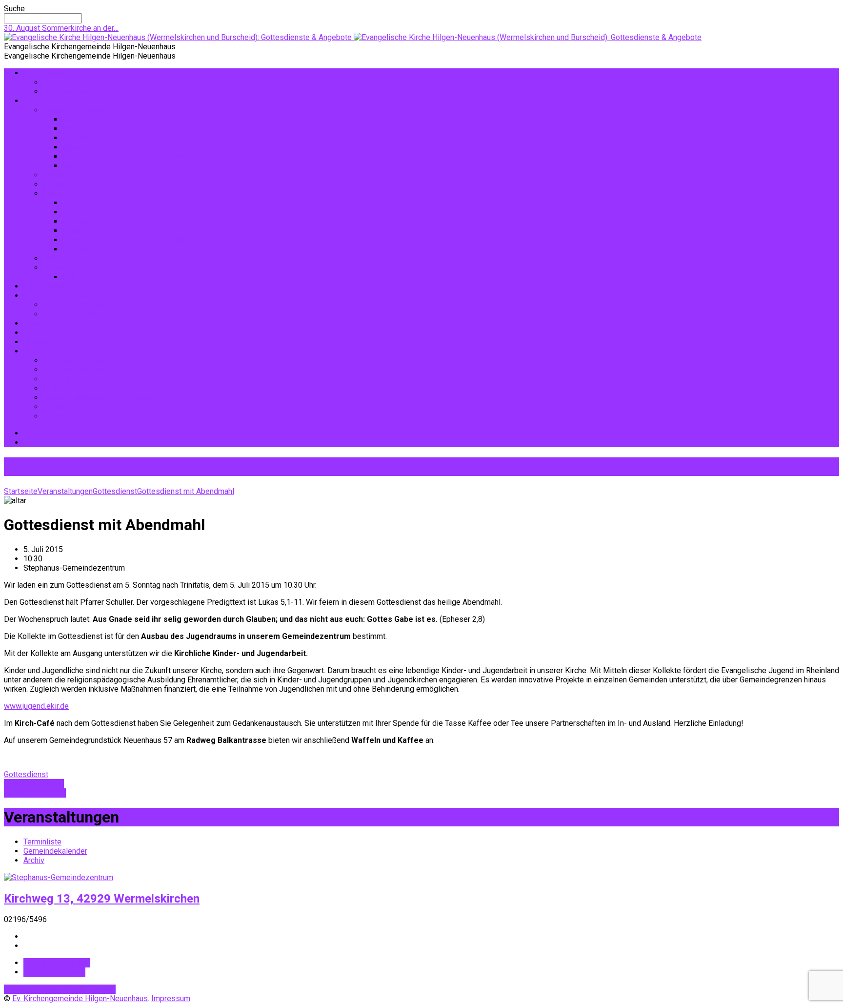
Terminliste (42, 841)
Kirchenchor (82, 221)
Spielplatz (79, 165)
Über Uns (39, 351)
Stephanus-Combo (94, 249)
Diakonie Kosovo (72, 388)
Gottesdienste (47, 73)
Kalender (38, 332)
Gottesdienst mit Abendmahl (185, 491)
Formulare (40, 342)
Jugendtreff (82, 138)
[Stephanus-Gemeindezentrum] (58, 877)
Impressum (62, 416)
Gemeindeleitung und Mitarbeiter (98, 397)
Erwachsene (63, 175)
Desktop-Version (34, 989)
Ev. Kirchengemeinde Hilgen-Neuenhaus (80, 998)
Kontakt (36, 323)
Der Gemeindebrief (75, 304)
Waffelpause (65, 258)
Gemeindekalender (55, 851)
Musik (53, 193)
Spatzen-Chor (85, 147)
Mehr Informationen (56, 962)
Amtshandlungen (71, 91)
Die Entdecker (86, 119)
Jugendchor (82, 128)
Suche (14, 8)
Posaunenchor (86, 212)
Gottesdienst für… (34, 783)
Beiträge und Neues (57, 295)
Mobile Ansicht (90, 989)
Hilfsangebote (67, 184)
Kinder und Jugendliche (82, 110)
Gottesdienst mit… (35, 793)
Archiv (33, 860)
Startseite (21, 491)
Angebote (40, 100)
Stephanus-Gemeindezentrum (93, 406)
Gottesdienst (115, 491)
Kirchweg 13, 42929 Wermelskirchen (102, 898)
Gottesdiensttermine (78, 82)
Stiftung (56, 379)
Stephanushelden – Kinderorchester (123, 156)
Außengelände (67, 267)
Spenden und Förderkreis (86, 360)
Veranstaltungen (51, 286)
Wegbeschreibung (54, 972)
